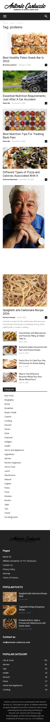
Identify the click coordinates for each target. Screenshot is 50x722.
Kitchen (7, 458)
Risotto (7, 500)
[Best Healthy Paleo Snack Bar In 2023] (25, 43)
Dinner (7, 429)
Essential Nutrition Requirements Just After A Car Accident (24, 97)
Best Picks (9, 395)
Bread (7, 404)
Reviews (8, 496)
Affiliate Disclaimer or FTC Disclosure (19, 561)
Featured (8, 437)
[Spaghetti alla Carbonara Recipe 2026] (25, 290)
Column (7, 416)
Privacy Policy (9, 569)
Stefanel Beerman (10, 179)
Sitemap (6, 573)
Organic (7, 483)
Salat (6, 504)
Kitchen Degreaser (12, 462)
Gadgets (8, 441)
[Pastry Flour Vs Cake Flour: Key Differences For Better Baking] (10, 364)
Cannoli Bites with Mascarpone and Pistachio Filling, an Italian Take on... (32, 336)
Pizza (6, 492)
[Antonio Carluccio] (25, 6)
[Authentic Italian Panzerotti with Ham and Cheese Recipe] (10, 350)
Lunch (7, 471)
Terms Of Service (10, 577)
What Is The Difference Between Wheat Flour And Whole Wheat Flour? (30, 377)
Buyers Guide (10, 412)
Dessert (8, 425)
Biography (9, 399)
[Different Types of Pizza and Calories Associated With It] (25, 158)
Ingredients (9, 454)
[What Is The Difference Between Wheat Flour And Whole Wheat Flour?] (10, 377)
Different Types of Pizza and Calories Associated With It (21, 174)
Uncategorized (11, 517)
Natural (7, 479)
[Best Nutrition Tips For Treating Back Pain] (25, 120)
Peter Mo (6, 103)
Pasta (7, 487)
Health (7, 446)
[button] (4, 16)
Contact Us (8, 565)
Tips (6, 508)
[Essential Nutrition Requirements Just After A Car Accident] (25, 81)
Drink (6, 433)
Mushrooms (9, 475)
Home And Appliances (14, 450)
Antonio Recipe (9, 317)
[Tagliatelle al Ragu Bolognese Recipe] (10, 610)
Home (5, 23)
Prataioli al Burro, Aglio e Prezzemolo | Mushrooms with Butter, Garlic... (32, 623)
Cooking (8, 420)
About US (7, 556)
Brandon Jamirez (10, 65)
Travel (7, 513)
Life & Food (9, 466)
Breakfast (8, 408)
